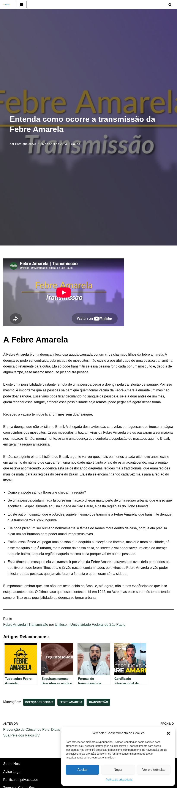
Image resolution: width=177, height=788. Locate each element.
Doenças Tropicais (39, 702)
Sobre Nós (11, 764)
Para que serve (25, 143)
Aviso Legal (12, 772)
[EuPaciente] (6, 4)
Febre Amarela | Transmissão (25, 624)
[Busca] (170, 4)
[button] (168, 733)
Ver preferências (153, 769)
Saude (75, 143)
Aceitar (82, 769)
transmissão (98, 702)
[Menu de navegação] (22, 4)
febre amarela (71, 702)
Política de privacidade (119, 779)
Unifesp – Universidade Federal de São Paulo (90, 624)
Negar (118, 769)
